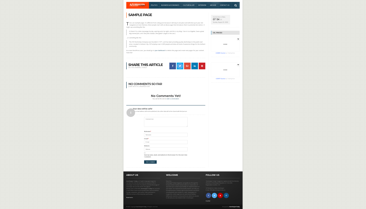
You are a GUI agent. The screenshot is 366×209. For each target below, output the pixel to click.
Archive (213, 5)
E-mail (146, 138)
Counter (208, 201)
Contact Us (224, 5)
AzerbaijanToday (234, 206)
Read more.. (129, 197)
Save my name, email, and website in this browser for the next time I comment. (165, 156)
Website (146, 146)
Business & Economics (170, 5)
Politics (154, 5)
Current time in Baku (219, 17)
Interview (202, 5)
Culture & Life (188, 5)
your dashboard (160, 50)
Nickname (147, 131)
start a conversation (173, 99)
